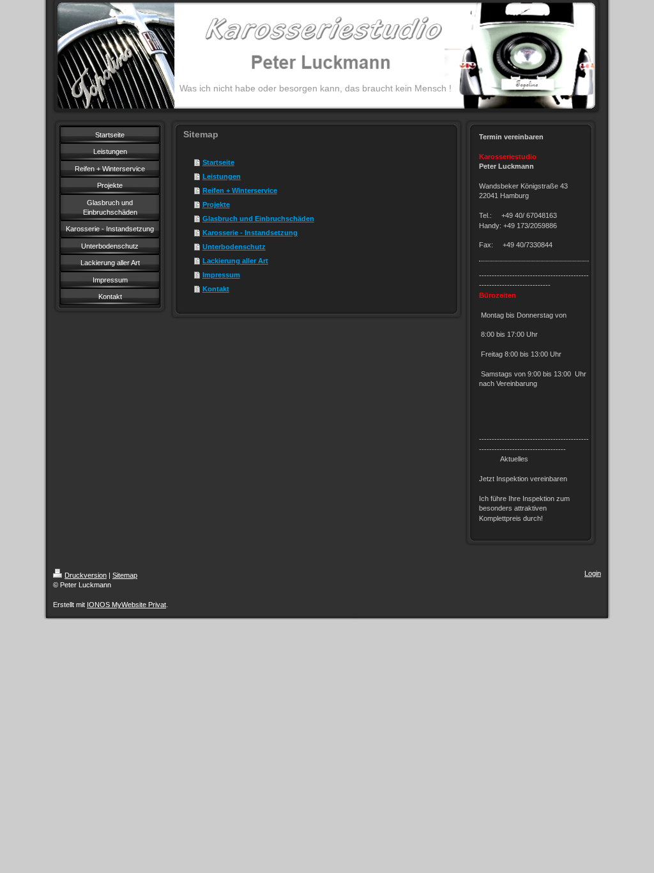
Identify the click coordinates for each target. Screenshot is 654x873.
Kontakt (215, 289)
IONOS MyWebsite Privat (126, 604)
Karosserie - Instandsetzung (250, 232)
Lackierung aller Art (235, 261)
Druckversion (86, 575)
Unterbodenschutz (234, 247)
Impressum (221, 275)
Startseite (218, 162)
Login (592, 573)
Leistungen (221, 176)
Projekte (216, 204)
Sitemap (124, 575)
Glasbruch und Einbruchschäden (258, 218)
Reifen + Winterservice (239, 190)
